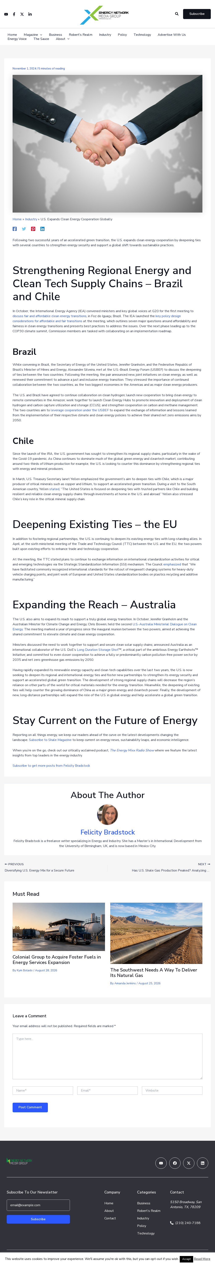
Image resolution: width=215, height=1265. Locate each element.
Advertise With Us (172, 35)
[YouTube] (6, 14)
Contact (110, 1218)
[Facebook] (14, 14)
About (60, 39)
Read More (202, 1259)
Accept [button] (186, 1259)
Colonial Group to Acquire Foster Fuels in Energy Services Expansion (57, 960)
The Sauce (41, 39)
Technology (142, 35)
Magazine (31, 35)
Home (12, 35)
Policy (122, 35)
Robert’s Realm (80, 35)
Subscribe (38, 1219)
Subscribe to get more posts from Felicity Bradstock (51, 765)
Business (55, 35)
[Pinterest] (33, 228)
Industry (105, 35)
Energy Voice (17, 39)
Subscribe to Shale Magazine (50, 740)
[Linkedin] (30, 14)
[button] (177, 14)
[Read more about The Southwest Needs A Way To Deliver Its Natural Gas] (156, 933)
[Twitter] (22, 14)
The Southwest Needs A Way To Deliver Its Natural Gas (153, 973)
